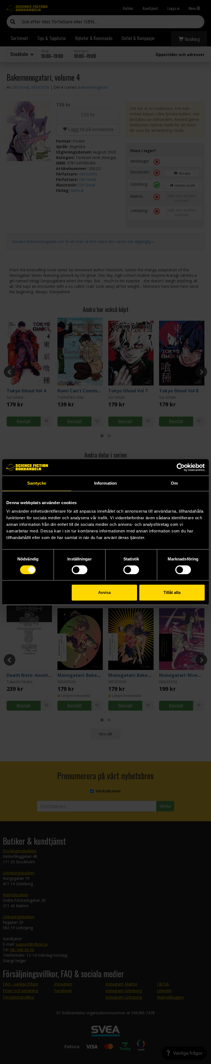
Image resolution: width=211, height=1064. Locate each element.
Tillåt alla (172, 592)
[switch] (79, 569)
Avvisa (104, 592)
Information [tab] (105, 483)
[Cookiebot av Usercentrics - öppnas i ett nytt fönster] (181, 467)
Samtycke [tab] (36, 483)
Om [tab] (174, 483)
